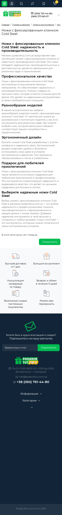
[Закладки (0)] (43, 3)
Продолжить (49, 241)
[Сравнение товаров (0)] (32, 3)
